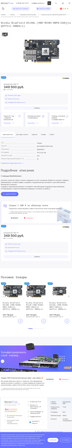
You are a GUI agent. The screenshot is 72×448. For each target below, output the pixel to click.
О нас (64, 407)
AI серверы (54, 412)
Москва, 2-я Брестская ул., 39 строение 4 (35, 406)
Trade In (51, 134)
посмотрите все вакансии (53, 432)
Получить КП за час (13, 99)
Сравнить (37, 108)
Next (68, 296)
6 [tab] (40, 328)
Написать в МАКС (44, 8)
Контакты (54, 419)
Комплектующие (56, 415)
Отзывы (43, 134)
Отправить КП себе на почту (17, 102)
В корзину (20, 321)
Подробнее (7, 123)
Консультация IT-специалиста (49, 3)
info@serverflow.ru (38, 3)
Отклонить (66, 440)
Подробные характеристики (11, 163)
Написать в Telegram (21, 8)
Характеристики (8, 134)
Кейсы (64, 415)
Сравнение (62, 3)
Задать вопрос (11, 194)
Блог (64, 412)
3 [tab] (35, 328)
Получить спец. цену (14, 95)
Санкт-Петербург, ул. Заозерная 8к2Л (36, 412)
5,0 (64, 8)
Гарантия (34, 134)
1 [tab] (30, 328)
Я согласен (53, 440)
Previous (3, 296)
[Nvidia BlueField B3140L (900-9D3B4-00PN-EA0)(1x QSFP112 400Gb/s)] (41, 51)
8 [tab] (43, 328)
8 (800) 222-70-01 (22, 3)
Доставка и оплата (22, 134)
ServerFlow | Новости (35, 422)
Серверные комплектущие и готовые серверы (12, 404)
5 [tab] (38, 328)
